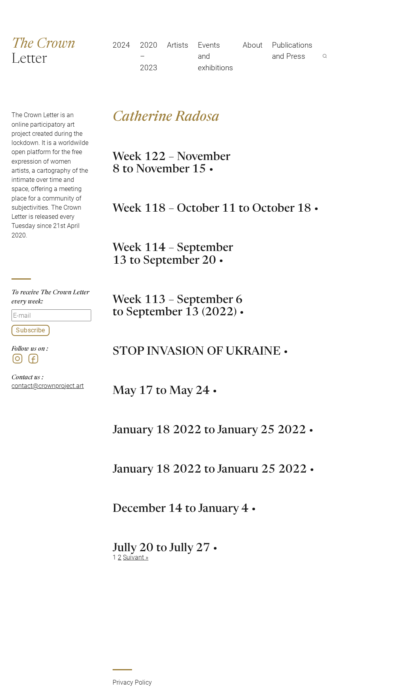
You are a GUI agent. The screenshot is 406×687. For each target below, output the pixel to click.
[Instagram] (17, 359)
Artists (177, 45)
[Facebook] (33, 359)
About (252, 45)
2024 (121, 45)
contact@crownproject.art (47, 386)
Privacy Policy (132, 682)
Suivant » (135, 557)
